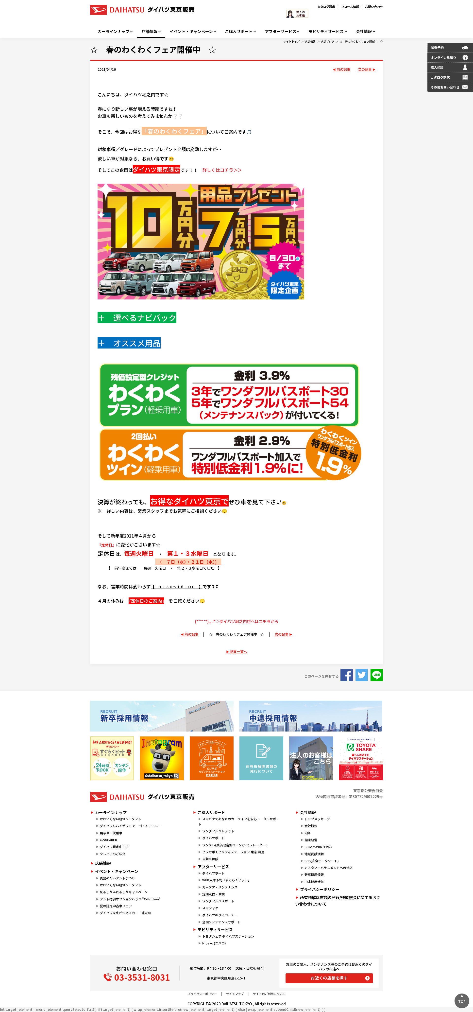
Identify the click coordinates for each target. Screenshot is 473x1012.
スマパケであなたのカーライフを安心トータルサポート (238, 821)
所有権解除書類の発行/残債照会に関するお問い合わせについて (337, 900)
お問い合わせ (374, 6)
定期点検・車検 (213, 894)
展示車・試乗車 (111, 833)
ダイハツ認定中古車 (114, 846)
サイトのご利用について (269, 994)
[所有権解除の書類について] (261, 758)
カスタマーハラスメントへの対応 (328, 867)
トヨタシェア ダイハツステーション (228, 936)
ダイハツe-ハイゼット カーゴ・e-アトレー (130, 825)
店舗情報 (149, 31)
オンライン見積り (443, 57)
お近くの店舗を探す (329, 978)
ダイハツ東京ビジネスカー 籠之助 (125, 912)
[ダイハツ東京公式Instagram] (162, 758)
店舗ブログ (327, 41)
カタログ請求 (326, 6)
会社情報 (364, 31)
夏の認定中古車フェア (116, 906)
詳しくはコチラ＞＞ (222, 170)
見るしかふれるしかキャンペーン (124, 892)
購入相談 (437, 67)
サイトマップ (235, 994)
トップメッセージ (317, 819)
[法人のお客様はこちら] (311, 758)
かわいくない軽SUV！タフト (120, 819)
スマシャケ (210, 908)
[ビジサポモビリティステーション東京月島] (212, 758)
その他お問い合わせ (445, 87)
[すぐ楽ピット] (112, 758)
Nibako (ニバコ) (214, 943)
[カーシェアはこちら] (361, 758)
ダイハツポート (213, 838)
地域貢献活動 (314, 854)
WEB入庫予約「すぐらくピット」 (226, 880)
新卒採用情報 (314, 874)
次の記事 (365, 69)
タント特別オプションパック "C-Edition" (130, 899)
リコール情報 (350, 6)
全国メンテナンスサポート (221, 922)
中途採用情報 (314, 881)
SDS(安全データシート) (321, 860)
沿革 (307, 833)
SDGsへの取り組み (318, 846)
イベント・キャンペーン (191, 31)
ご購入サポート (239, 31)
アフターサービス (280, 31)
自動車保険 (210, 858)
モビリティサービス (326, 31)
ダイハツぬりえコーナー (219, 915)
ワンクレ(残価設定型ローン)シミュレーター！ (235, 845)
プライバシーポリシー (319, 889)
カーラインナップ (113, 31)
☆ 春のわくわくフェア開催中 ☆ (361, 41)
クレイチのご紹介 (112, 854)
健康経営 (310, 840)
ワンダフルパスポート (218, 901)
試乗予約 (437, 47)
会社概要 (310, 825)
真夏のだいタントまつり (117, 878)
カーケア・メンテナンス (219, 887)
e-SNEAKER (108, 840)
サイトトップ (291, 41)
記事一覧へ (238, 651)
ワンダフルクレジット (218, 831)
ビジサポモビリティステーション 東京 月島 (233, 852)
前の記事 (343, 69)
